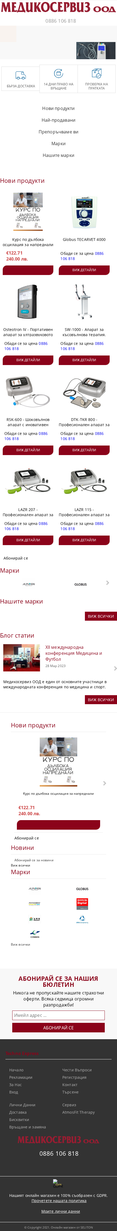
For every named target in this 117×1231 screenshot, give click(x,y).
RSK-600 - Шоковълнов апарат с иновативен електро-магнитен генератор (28, 421)
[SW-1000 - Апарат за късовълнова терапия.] (84, 302)
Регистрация (74, 1077)
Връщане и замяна (27, 1127)
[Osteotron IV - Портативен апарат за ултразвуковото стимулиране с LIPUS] (28, 302)
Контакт (70, 1084)
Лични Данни (22, 1104)
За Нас (15, 1084)
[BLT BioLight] (35, 919)
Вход (13, 1092)
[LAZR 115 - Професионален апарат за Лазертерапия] (84, 482)
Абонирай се (16, 558)
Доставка (18, 1112)
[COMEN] (35, 934)
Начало (16, 1069)
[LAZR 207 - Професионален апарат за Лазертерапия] (28, 482)
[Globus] (80, 584)
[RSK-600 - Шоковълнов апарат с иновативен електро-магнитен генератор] (28, 392)
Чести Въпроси (77, 1069)
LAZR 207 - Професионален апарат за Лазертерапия (28, 511)
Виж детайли (84, 270)
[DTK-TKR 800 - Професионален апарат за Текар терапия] (84, 392)
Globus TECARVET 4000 (84, 239)
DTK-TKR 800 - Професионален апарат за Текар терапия (84, 421)
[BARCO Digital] (82, 904)
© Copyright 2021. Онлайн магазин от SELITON (58, 1227)
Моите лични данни (60, 1211)
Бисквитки (19, 1119)
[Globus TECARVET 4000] (84, 212)
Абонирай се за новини (34, 860)
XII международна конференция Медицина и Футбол (73, 653)
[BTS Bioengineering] (82, 919)
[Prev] (85, 53)
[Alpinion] (28, 584)
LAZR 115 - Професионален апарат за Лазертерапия (84, 511)
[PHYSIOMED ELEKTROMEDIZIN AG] (35, 904)
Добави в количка (28, 270)
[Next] (108, 53)
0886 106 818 (60, 20)
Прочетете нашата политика (59, 1200)
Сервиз (69, 1104)
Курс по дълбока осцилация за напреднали (28, 241)
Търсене (70, 1092)
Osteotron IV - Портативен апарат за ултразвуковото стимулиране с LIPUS (28, 331)
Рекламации (20, 1077)
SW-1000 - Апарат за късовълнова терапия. (84, 331)
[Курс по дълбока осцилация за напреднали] (28, 212)
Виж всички (20, 865)
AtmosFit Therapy (78, 1112)
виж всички (101, 616)
